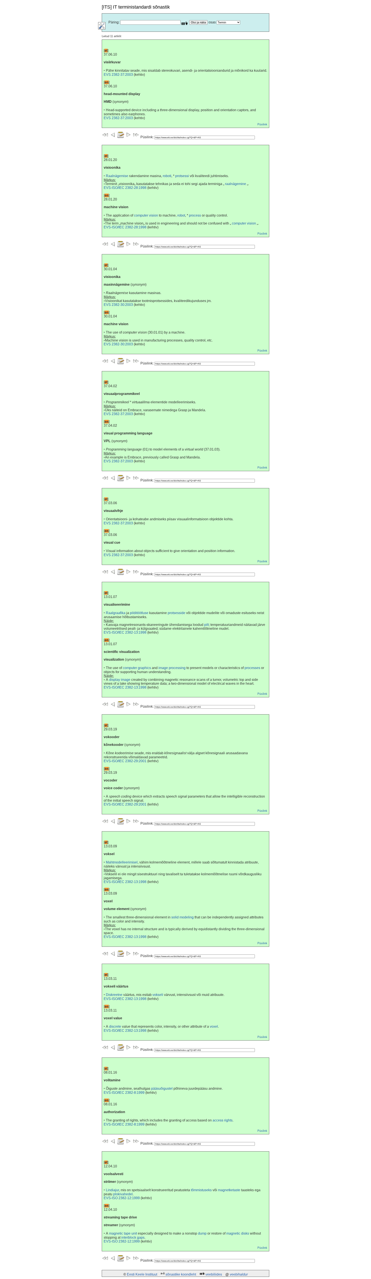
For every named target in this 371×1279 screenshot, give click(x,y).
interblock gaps (132, 1237)
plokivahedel (123, 1194)
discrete (115, 1026)
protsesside (176, 613)
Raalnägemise (117, 176)
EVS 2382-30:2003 (118, 304)
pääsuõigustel (162, 1088)
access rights (223, 1120)
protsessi (182, 176)
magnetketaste (229, 1190)
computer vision (146, 215)
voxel (214, 1026)
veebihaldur (239, 1274)
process (195, 215)
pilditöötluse (139, 613)
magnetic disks (237, 1233)
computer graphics (137, 668)
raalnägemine (235, 184)
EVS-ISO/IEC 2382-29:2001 (125, 761)
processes (252, 668)
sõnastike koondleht (181, 1274)
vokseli (157, 995)
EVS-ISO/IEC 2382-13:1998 (125, 632)
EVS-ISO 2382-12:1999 (122, 1198)
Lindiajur (112, 1190)
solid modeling (182, 917)
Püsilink (262, 124)
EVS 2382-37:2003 (118, 74)
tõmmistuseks (201, 1190)
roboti (167, 176)
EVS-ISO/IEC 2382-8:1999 (124, 1092)
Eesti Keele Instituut (142, 1274)
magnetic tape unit (123, 1233)
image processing (172, 668)
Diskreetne (114, 995)
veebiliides (213, 1274)
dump (202, 1233)
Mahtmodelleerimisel (122, 862)
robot (181, 215)
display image (119, 679)
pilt (206, 625)
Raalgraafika (115, 613)
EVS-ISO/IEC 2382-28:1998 (125, 188)
